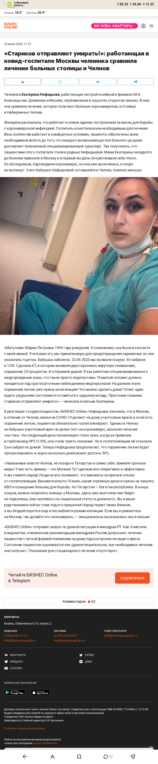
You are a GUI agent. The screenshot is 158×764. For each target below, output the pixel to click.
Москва (31, 12)
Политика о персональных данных (24, 728)
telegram (16, 661)
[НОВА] (113, 26)
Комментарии (79, 601)
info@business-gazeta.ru (20, 640)
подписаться (132, 578)
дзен (88, 661)
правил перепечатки (45, 743)
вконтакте (17, 655)
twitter (89, 655)
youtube (15, 668)
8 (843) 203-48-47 (65, 635)
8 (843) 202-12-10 (15, 635)
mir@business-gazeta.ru (69, 640)
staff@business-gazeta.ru (120, 635)
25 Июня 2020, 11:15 (17, 44)
